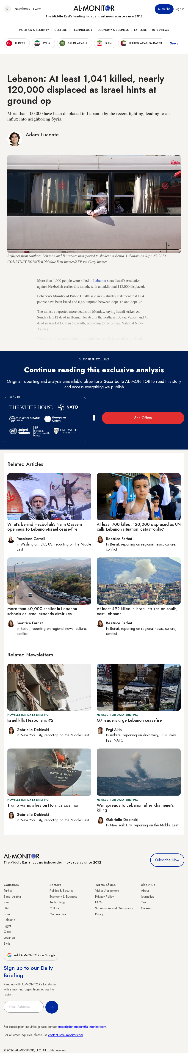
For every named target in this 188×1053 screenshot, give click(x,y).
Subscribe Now (167, 860)
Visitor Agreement (107, 890)
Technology (82, 30)
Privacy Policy (104, 896)
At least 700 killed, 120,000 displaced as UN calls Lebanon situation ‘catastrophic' (139, 526)
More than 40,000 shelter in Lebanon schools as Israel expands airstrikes (42, 611)
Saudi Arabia (12, 896)
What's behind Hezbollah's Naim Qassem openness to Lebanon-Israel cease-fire (44, 526)
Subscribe (164, 9)
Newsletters (22, 9)
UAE (6, 908)
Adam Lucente (42, 134)
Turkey (8, 890)
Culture (60, 30)
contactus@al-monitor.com (65, 1035)
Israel (7, 914)
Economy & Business (113, 30)
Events (37, 9)
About (145, 890)
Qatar (7, 931)
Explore (140, 30)
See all (175, 43)
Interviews (160, 30)
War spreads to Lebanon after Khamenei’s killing (135, 807)
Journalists (147, 896)
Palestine (9, 920)
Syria (7, 943)
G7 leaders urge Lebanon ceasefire (129, 720)
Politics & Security (34, 30)
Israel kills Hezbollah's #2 (30, 720)
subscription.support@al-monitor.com (82, 1026)
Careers (146, 908)
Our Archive (58, 914)
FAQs (98, 902)
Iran (6, 902)
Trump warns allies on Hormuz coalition (43, 805)
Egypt (7, 926)
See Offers (143, 417)
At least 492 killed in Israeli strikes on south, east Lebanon (137, 611)
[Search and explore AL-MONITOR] (7, 9)
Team (144, 902)
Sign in (179, 9)
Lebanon (99, 280)
